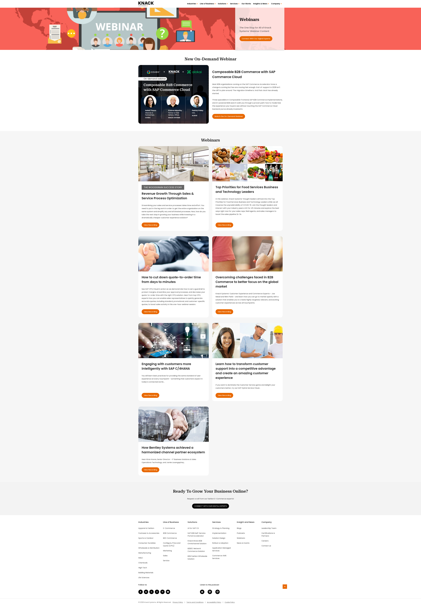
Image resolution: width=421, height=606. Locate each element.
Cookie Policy (230, 602)
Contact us (266, 546)
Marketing (167, 550)
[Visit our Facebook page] (140, 592)
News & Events (243, 543)
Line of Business (207, 3)
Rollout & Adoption (220, 543)
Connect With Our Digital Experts (256, 38)
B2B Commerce (170, 533)
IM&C (140, 558)
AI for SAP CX (193, 528)
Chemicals (142, 562)
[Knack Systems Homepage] (146, 3)
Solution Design (218, 538)
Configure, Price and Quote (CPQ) (171, 544)
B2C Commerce (170, 538)
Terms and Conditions (194, 602)
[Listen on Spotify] (202, 592)
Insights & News (260, 3)
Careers (264, 541)
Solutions (222, 3)
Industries (191, 3)
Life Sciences (143, 577)
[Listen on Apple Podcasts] (210, 592)
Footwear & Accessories (148, 533)
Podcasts (241, 533)
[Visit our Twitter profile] (151, 592)
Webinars (241, 538)
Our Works (246, 3)
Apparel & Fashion (146, 528)
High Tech (142, 567)
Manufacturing (144, 553)
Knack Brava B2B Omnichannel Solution (197, 542)
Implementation (219, 533)
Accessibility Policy (214, 602)
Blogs (239, 528)
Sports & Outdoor (145, 538)
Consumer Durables (147, 543)
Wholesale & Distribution (148, 548)
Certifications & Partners (268, 534)
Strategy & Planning (220, 528)
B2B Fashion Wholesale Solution (197, 557)
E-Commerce (169, 528)
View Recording (150, 225)
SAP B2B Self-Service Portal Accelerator (196, 534)
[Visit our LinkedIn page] (146, 592)
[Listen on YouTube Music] (168, 592)
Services (234, 3)
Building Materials (145, 572)
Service (166, 560)
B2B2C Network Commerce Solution (196, 550)
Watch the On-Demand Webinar (228, 116)
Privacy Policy (178, 602)
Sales (165, 555)
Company (275, 3)
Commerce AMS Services (219, 557)
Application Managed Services (221, 549)
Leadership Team (268, 528)
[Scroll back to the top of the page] (285, 586)
